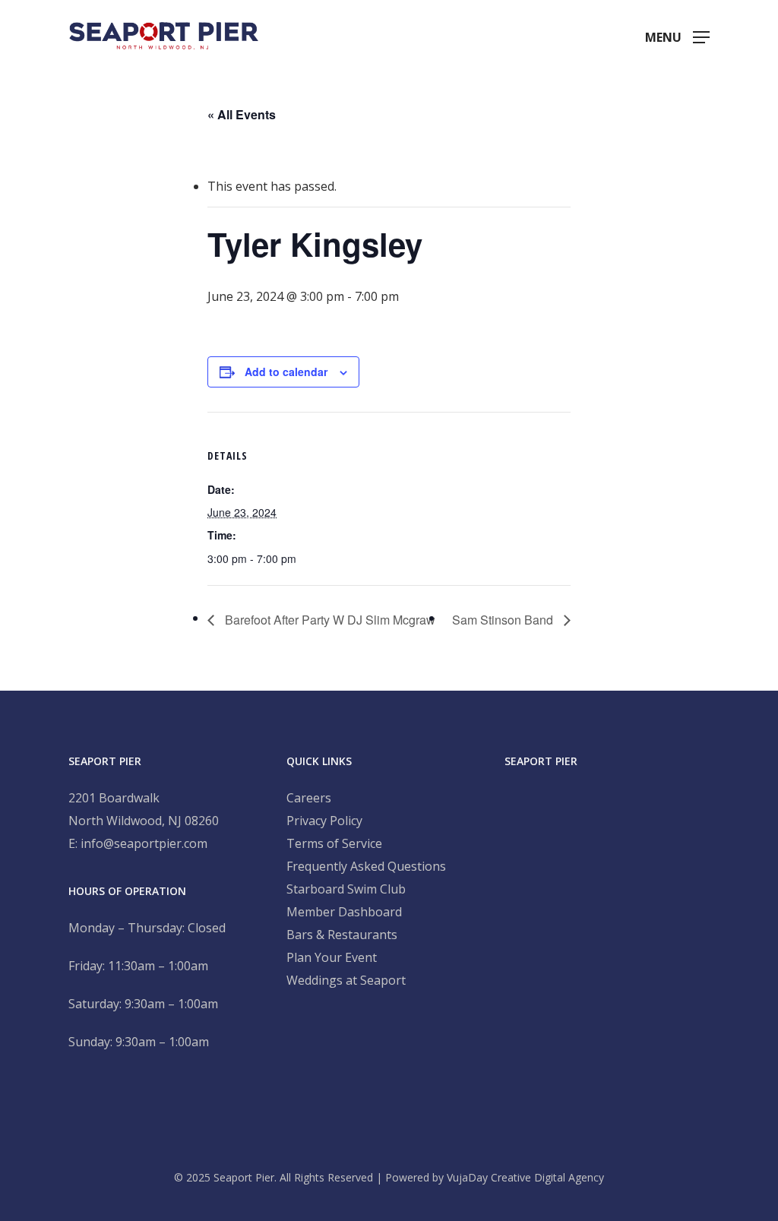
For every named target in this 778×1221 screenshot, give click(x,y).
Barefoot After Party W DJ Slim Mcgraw (328, 619)
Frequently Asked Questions (366, 866)
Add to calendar (286, 371)
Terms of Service (334, 843)
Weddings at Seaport (346, 980)
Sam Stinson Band (504, 619)
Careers (308, 797)
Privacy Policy (324, 820)
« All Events (241, 114)
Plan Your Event (331, 957)
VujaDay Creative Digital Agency (525, 1177)
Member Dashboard (344, 911)
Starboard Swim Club (346, 889)
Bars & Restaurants (341, 934)
